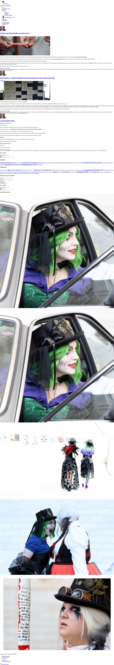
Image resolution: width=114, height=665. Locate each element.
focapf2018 (50, 162)
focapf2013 (26, 162)
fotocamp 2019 (68, 170)
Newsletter (25, 171)
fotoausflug (38, 170)
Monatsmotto (109, 162)
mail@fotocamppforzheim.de (57, 59)
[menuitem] (58, 7)
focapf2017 (44, 162)
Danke (23, 170)
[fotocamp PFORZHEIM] (5, 5)
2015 (1, 170)
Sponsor (66, 172)
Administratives (6, 162)
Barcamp (14, 162)
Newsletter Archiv (3, 182)
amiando (5, 170)
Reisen (2, 164)
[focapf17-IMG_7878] (25, 99)
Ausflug (10, 170)
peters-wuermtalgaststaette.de (5, 143)
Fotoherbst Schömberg (80, 170)
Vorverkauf (15, 173)
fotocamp (88, 162)
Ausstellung (18, 170)
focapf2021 (63, 162)
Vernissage (11, 173)
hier (24, 103)
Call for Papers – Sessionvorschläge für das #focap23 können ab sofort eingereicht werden (27, 78)
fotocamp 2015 (55, 170)
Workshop (40, 164)
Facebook (28, 170)
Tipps (18, 164)
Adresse (1, 141)
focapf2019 (56, 162)
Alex (9, 68)
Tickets (95, 172)
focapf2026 (81, 162)
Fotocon (73, 170)
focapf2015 (36, 162)
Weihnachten (27, 173)
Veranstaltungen (8, 123)
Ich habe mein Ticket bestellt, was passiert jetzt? (15, 33)
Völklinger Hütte (21, 173)
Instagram (104, 162)
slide (55, 172)
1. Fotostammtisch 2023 (7, 120)
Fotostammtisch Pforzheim (93, 170)
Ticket (90, 171)
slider (60, 172)
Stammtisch (2, 123)
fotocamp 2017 (62, 170)
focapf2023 (2, 35)
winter (32, 173)
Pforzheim (38, 172)
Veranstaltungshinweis (4, 173)
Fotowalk (98, 162)
